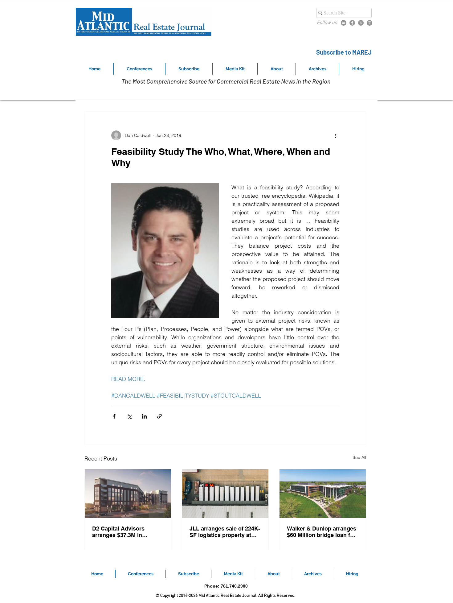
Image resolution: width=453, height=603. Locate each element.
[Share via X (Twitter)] (129, 416)
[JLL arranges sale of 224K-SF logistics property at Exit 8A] (225, 493)
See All (359, 457)
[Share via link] (159, 416)
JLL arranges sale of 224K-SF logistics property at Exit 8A (225, 531)
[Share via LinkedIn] (144, 416)
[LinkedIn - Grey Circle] (343, 23)
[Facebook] (352, 23)
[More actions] (335, 135)
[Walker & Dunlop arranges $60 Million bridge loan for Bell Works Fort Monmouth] (323, 493)
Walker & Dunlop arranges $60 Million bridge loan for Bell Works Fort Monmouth (322, 531)
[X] (361, 23)
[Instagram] (369, 23)
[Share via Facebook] (114, 416)
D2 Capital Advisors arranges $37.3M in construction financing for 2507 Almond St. (126, 531)
